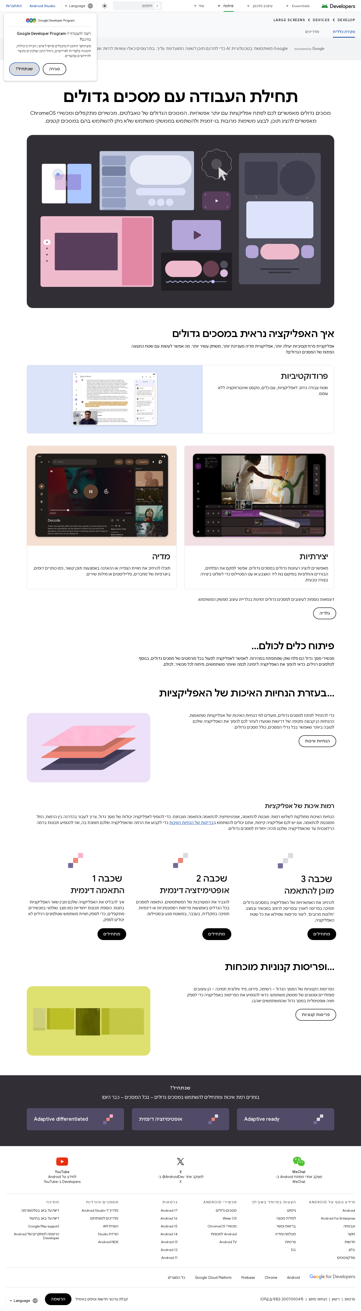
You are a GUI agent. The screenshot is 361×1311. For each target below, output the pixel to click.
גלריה (324, 613)
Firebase (248, 1277)
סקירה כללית (344, 31)
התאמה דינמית (97, 890)
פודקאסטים (346, 1257)
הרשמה (58, 1299)
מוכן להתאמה (309, 891)
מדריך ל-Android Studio (100, 1210)
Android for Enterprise (338, 1218)
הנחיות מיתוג (317, 1299)
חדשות (350, 1242)
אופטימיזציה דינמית (194, 890)
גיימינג (291, 1210)
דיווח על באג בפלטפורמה (40, 1210)
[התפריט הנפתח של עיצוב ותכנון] (246, 6)
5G (293, 1250)
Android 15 (169, 1226)
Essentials (301, 6)
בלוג (351, 1250)
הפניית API (110, 1226)
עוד (201, 6)
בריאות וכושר (286, 1226)
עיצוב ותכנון (263, 6)
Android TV (228, 1242)
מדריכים (312, 31)
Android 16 (169, 1218)
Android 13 (169, 1242)
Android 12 (169, 1250)
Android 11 (169, 1257)
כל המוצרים (176, 1277)
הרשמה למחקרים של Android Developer (36, 1236)
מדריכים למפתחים (104, 1218)
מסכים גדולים (226, 1210)
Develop (346, 20)
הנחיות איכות (317, 741)
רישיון (336, 1299)
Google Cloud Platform (213, 1277)
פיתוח (228, 6)
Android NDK (108, 1242)
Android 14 (169, 1234)
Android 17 (169, 1210)
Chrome (271, 1277)
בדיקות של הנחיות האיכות (191, 822)
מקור (351, 1234)
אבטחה (349, 1226)
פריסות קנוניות (316, 1014)
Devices (321, 20)
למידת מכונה (286, 1218)
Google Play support (43, 1226)
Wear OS (230, 1218)
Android (348, 1210)
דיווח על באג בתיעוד (44, 1218)
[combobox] (137, 5)
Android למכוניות (224, 1234)
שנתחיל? (24, 69)
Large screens (289, 20)
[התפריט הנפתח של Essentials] (285, 6)
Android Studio (42, 6)
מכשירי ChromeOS (222, 1226)
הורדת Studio (108, 1234)
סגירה (54, 69)
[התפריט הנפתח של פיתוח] (216, 6)
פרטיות (290, 1242)
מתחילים (322, 934)
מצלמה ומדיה (285, 1234)
